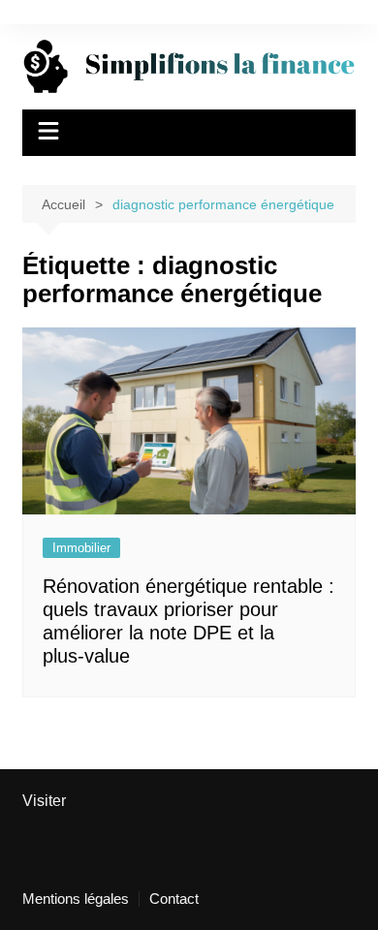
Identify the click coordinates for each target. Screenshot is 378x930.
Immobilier (81, 548)
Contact (174, 899)
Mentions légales (75, 899)
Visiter (44, 800)
